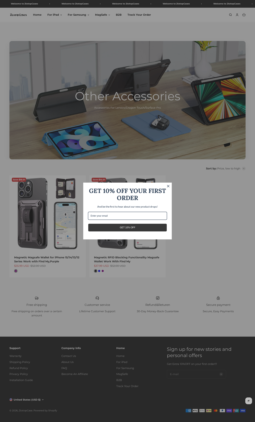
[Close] (168, 186)
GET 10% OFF (127, 227)
